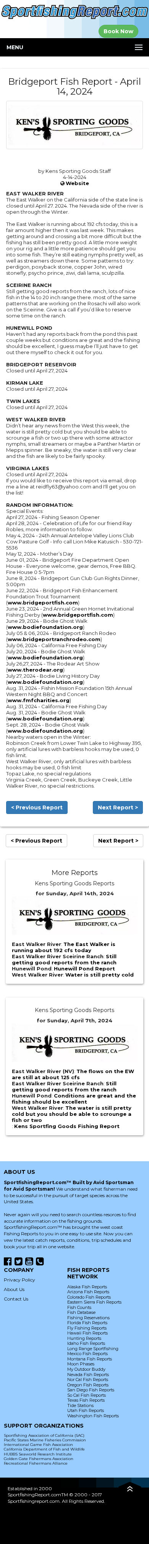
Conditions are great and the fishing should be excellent (74, 1099)
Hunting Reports (84, 1338)
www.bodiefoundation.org (45, 627)
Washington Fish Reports (93, 1415)
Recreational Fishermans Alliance (36, 1463)
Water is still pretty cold (99, 975)
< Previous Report (37, 807)
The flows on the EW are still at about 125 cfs (73, 1074)
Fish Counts (79, 1307)
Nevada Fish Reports (88, 1374)
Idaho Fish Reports (86, 1343)
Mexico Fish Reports (87, 1353)
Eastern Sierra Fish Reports (94, 1302)
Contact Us (16, 1299)
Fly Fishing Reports (87, 1328)
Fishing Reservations (88, 1317)
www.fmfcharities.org (39, 700)
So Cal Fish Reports (86, 1395)
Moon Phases (80, 1364)
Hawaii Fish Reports (87, 1333)
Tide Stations (80, 1405)
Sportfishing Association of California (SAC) (44, 1435)
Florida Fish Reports (87, 1322)
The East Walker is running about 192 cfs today (63, 947)
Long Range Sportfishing (92, 1348)
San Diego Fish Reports (90, 1390)
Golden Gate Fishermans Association (38, 1458)
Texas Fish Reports (86, 1400)
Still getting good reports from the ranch (64, 959)
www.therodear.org (35, 670)
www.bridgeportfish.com (43, 603)
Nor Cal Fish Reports (87, 1379)
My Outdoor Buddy (86, 1369)
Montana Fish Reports (89, 1359)
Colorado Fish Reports (89, 1297)
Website (77, 183)
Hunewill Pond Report (84, 968)
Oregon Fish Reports (88, 1385)
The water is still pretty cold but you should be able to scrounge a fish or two (71, 1114)
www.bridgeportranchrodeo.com (54, 639)
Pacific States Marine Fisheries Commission (45, 1440)
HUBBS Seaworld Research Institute (38, 1454)
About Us (14, 1289)
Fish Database (81, 1312)
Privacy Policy (19, 1280)
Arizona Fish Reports (88, 1291)
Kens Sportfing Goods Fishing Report (67, 1126)
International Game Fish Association (38, 1444)
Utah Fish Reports (85, 1410)
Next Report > (118, 807)
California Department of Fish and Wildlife (44, 1449)
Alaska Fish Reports (87, 1286)
